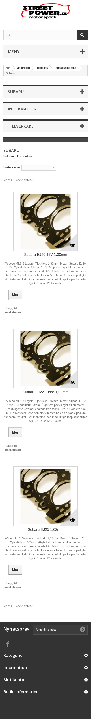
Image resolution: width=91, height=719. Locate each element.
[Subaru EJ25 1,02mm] (45, 496)
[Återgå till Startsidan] (8, 68)
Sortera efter (11, 167)
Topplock (42, 67)
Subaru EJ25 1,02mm (45, 529)
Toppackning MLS (65, 67)
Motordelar (23, 67)
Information (22, 109)
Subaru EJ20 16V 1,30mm (45, 255)
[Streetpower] (45, 11)
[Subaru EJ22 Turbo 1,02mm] (45, 358)
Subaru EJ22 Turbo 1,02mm (45, 392)
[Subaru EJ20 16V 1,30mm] (45, 221)
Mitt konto (13, 679)
